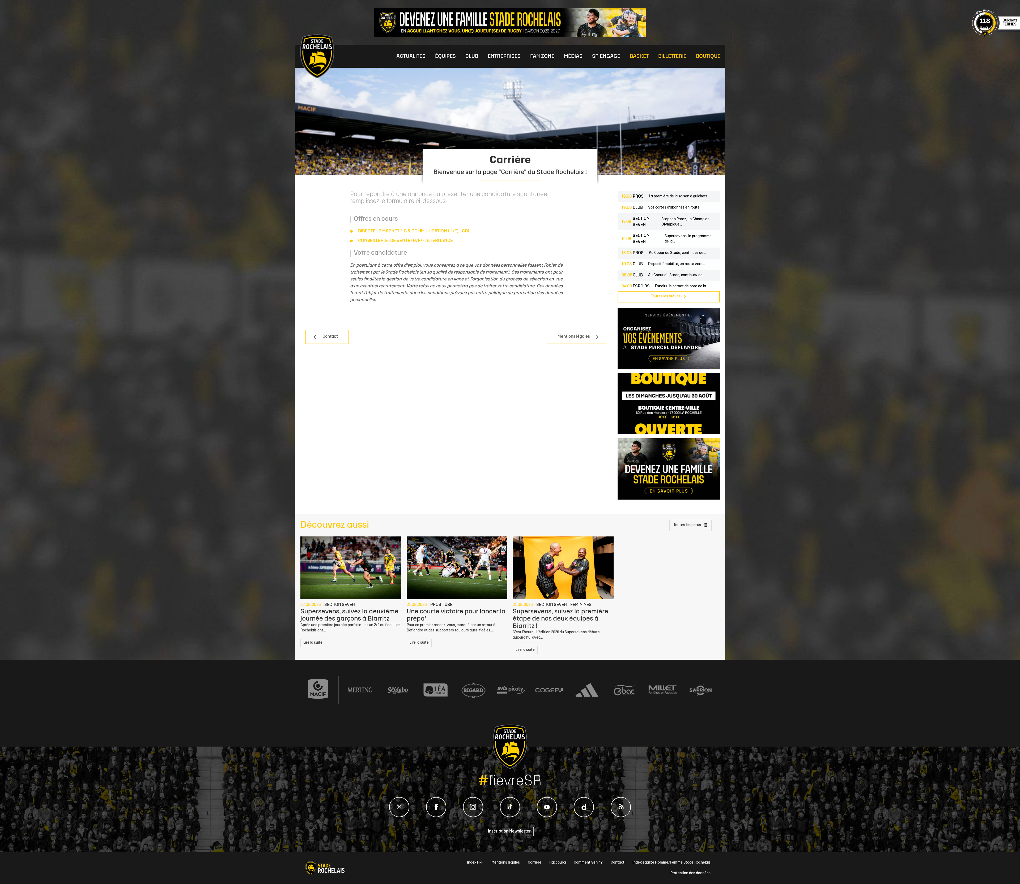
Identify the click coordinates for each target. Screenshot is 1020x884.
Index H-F (475, 862)
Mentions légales (505, 862)
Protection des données (690, 873)
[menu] (411, 56)
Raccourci (557, 862)
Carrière (534, 862)
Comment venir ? (588, 862)
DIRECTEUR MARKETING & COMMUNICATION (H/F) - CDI (413, 231)
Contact (617, 862)
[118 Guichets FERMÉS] (996, 36)
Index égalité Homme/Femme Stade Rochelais (671, 862)
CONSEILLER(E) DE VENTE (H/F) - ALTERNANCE (405, 241)
